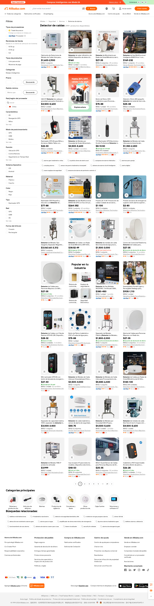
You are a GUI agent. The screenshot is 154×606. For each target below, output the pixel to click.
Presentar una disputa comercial (105, 551)
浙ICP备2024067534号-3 (134, 603)
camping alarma (49, 165)
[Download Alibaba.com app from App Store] (125, 585)
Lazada (77, 596)
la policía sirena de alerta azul (79, 160)
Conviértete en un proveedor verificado (134, 556)
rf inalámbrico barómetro (41, 516)
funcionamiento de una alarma (19, 526)
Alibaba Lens (15, 586)
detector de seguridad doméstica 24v (67, 516)
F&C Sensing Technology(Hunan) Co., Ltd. (134, 109)
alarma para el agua (46, 521)
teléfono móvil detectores (18, 516)
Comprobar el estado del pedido (135, 551)
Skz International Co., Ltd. (104, 296)
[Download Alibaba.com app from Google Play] (141, 585)
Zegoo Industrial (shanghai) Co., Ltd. (52, 252)
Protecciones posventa (42, 555)
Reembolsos (98, 555)
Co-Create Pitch (10, 546)
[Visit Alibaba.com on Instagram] (139, 570)
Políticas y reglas (40, 566)
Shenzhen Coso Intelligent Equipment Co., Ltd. (80, 387)
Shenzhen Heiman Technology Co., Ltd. (134, 387)
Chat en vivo (98, 546)
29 (107, 484)
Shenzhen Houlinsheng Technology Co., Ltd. (52, 345)
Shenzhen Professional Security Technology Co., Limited (80, 254)
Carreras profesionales (13, 555)
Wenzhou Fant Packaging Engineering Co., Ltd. (52, 472)
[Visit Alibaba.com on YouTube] (143, 570)
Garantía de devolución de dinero (45, 546)
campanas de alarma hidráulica (105, 160)
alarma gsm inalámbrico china (53, 160)
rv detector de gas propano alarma (97, 516)
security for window (90, 526)
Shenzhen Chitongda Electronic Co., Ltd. (107, 65)
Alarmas (62, 21)
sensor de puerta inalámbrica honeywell (73, 165)
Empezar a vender (130, 546)
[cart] (114, 9)
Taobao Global (86, 596)
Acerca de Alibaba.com (13, 537)
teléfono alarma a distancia (134, 521)
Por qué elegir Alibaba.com (14, 542)
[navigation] (21, 253)
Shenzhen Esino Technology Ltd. (52, 388)
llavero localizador (71, 526)
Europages (110, 596)
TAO (94, 596)
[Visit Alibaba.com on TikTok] (148, 570)
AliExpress (44, 596)
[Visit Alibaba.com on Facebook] (125, 570)
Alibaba (42, 21)
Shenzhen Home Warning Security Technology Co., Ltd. (80, 67)
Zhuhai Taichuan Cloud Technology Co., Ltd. (80, 430)
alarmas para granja (128, 160)
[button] (83, 8)
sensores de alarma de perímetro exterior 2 (82, 170)
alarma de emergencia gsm (111, 526)
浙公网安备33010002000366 (113, 603)
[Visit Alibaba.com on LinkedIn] (130, 570)
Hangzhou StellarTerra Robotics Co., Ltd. (134, 296)
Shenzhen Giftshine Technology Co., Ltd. (107, 210)
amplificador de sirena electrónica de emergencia (75, 521)
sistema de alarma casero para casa (47, 526)
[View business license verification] (97, 602)
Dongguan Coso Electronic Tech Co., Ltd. (52, 65)
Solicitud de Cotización (72, 546)
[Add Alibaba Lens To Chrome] (36, 585)
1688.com (53, 596)
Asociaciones (129, 561)
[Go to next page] (112, 484)
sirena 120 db (118, 516)
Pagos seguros (39, 542)
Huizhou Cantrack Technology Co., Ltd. (52, 151)
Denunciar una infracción (103, 566)
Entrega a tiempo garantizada (44, 551)
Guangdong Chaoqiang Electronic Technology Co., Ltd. (107, 345)
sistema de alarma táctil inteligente (104, 165)
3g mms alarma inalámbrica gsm (108, 521)
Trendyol (101, 596)
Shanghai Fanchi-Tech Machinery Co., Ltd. (52, 109)
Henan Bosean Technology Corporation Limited (134, 65)
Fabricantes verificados (72, 542)
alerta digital (126, 165)
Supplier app (83, 586)
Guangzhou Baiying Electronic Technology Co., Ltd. (107, 152)
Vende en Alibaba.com (132, 542)
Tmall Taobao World (66, 596)
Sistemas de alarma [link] (75, 21)
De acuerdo (30, 82)
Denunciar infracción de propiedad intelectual (106, 560)
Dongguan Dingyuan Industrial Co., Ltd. (52, 430)
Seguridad (52, 21)
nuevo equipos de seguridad (53, 170)
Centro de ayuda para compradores (106, 542)
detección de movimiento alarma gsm (22, 521)
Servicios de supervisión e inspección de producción (43, 560)
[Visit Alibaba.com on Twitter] (134, 570)
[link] (151, 585)
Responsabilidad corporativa (14, 551)
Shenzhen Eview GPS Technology (107, 109)
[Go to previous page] (76, 484)
